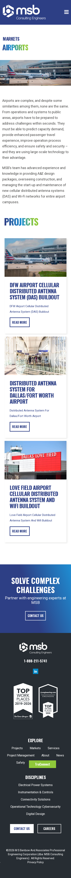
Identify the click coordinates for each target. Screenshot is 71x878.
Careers (49, 828)
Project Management (20, 755)
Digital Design (35, 814)
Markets (35, 748)
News (60, 755)
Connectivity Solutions (35, 799)
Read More (19, 322)
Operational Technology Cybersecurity (35, 806)
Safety (20, 762)
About (45, 755)
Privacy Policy (35, 862)
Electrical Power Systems (35, 785)
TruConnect (42, 764)
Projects (17, 748)
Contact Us (36, 615)
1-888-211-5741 (35, 660)
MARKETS (11, 38)
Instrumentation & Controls (35, 792)
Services (53, 748)
